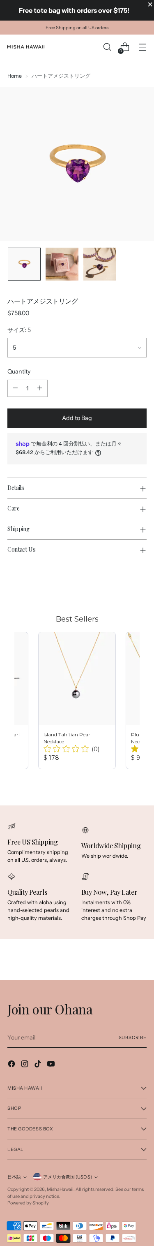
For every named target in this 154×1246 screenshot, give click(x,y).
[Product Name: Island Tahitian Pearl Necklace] (77, 700)
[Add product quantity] (39, 388)
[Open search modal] (107, 47)
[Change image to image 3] (99, 264)
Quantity (18, 371)
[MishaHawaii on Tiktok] (39, 1065)
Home (14, 76)
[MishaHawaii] (25, 47)
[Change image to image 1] (24, 264)
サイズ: (19, 330)
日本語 (14, 1177)
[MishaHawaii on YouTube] (52, 1065)
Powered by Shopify (28, 1203)
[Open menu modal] (142, 47)
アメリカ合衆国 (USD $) (67, 1177)
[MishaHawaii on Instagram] (25, 1065)
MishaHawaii (60, 1189)
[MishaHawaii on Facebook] (12, 1065)
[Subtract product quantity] (15, 388)
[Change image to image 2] (62, 264)
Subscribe (133, 1037)
